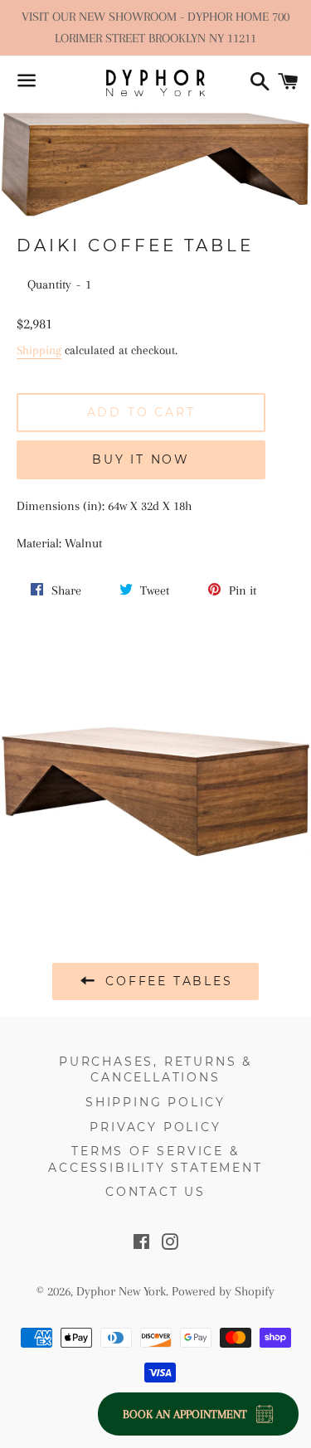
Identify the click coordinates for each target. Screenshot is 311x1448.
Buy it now (141, 459)
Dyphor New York (121, 1291)
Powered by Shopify (223, 1291)
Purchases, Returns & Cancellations (155, 1070)
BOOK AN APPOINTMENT (185, 1414)
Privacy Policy (155, 1127)
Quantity (49, 284)
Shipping (39, 350)
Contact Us (155, 1191)
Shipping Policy (155, 1102)
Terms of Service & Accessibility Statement (155, 1159)
